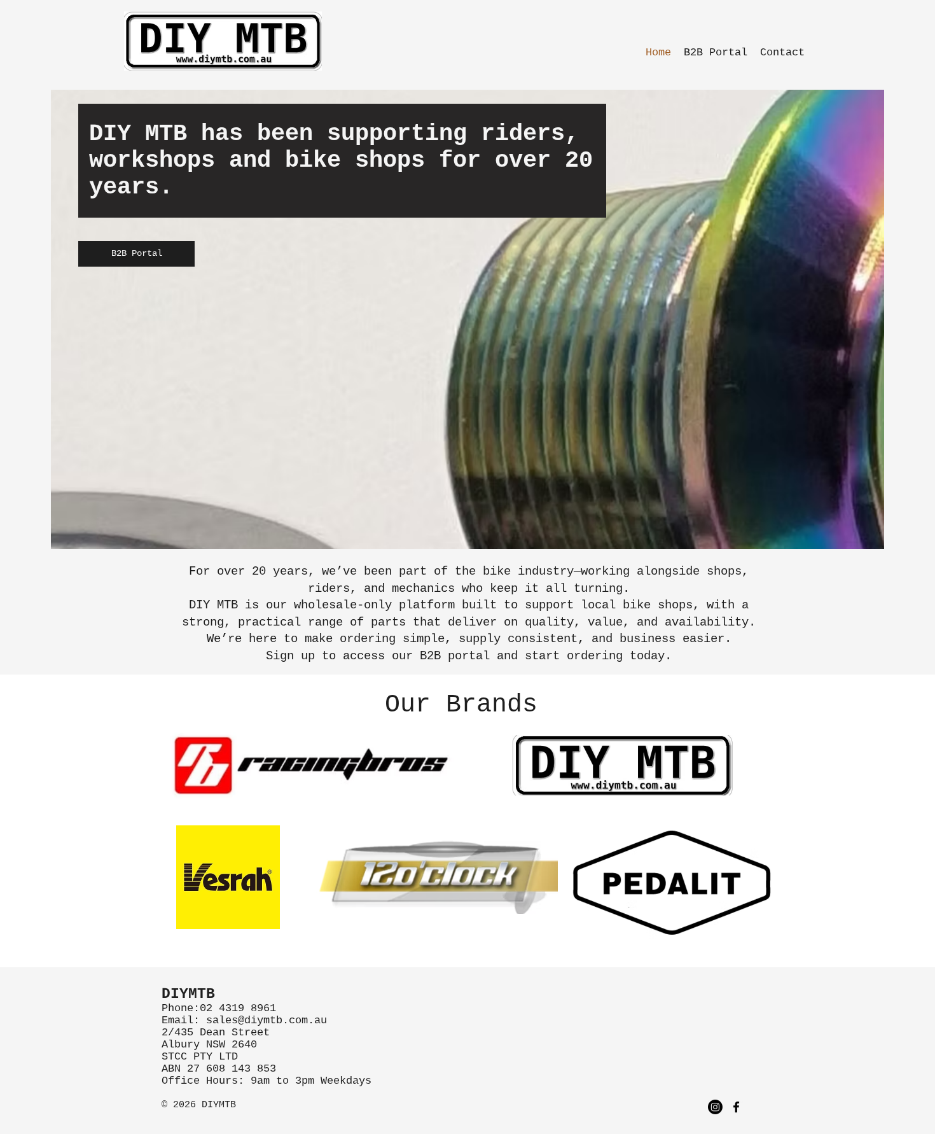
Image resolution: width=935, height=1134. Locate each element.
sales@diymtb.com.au (266, 1020)
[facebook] (736, 1107)
